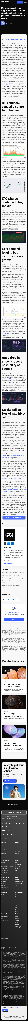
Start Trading (8, 781)
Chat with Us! (17, 804)
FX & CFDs (3, 847)
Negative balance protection (7, 866)
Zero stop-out (4, 872)
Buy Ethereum (4, 896)
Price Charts (17, 879)
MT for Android (4, 879)
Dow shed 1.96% (6, 457)
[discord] (6, 826)
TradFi (16, 870)
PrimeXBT (9, 23)
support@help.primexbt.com (14, 818)
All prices (16, 911)
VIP (2, 864)
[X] (2, 823)
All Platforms (17, 851)
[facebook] (9, 823)
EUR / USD (17, 905)
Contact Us (17, 931)
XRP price (16, 898)
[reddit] (2, 826)
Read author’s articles (9, 563)
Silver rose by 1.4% (18, 478)
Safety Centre (17, 936)
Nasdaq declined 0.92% (16, 455)
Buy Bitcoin (3, 894)
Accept (5, 1010)
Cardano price (17, 903)
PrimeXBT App (17, 847)
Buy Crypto (3, 849)
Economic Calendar (18, 883)
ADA (10, 379)
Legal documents (4, 948)
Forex (16, 856)
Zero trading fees (4, 870)
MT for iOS (3, 881)
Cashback (3, 874)
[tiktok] (20, 823)
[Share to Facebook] (8, 599)
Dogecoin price (18, 901)
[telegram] (23, 823)
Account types (4, 868)
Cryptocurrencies (18, 864)
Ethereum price (18, 896)
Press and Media (18, 924)
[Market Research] (3, 39)
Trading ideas (17, 885)
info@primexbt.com (14, 816)
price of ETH (5, 333)
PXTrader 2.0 (17, 845)
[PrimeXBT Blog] (7, 831)
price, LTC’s (13, 216)
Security (3, 862)
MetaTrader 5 (17, 849)
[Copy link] (17, 599)
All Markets (17, 868)
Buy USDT (3, 898)
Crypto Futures (4, 845)
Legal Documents (18, 933)
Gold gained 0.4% (6, 478)
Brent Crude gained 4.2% (12, 489)
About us (16, 916)
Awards (16, 922)
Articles (3, 918)
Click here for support (13, 812)
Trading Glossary (4, 920)
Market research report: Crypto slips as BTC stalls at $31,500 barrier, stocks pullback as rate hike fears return (16, 39)
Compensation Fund (5, 860)
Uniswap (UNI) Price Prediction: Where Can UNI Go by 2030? (13, 716)
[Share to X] (4, 599)
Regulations (17, 920)
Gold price (17, 909)
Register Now (14, 619)
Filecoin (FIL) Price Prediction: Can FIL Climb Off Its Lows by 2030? (14, 745)
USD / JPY (17, 907)
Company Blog (17, 929)
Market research (4, 916)
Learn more (15, 1007)
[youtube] (16, 823)
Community (17, 918)
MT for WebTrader (4, 887)
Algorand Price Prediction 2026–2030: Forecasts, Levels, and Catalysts (13, 687)
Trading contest (4, 945)
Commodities (17, 860)
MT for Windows (4, 885)
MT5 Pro (3, 889)
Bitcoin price (17, 894)
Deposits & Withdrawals (6, 858)
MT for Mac (3, 883)
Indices (16, 858)
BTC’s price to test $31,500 (13, 83)
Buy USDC (3, 901)
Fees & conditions (5, 856)
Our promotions (4, 940)
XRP (5, 379)
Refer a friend (4, 943)
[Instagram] (6, 823)
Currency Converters (19, 881)
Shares (16, 862)
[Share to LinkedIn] (13, 599)
